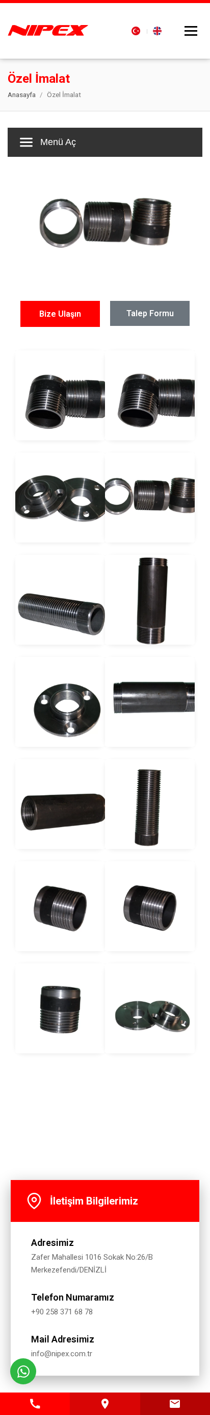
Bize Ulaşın (60, 314)
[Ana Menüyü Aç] (190, 30)
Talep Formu (150, 313)
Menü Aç (58, 142)
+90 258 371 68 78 (62, 1311)
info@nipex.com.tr (61, 1353)
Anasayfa (22, 94)
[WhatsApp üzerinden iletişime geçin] (23, 1371)
